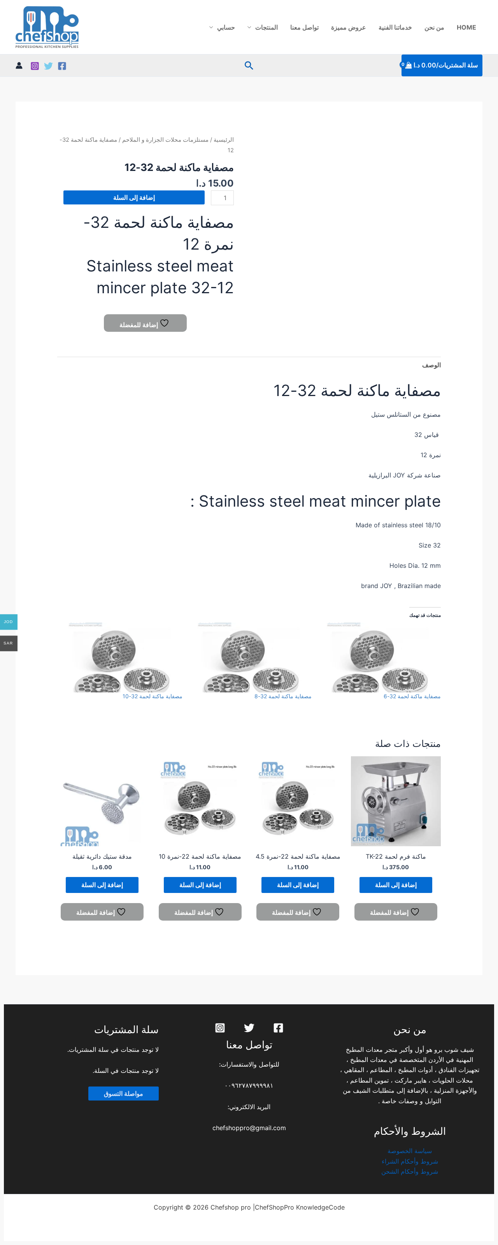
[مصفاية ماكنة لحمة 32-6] (380, 657)
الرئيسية (224, 139)
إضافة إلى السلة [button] (396, 885)
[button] (249, 65)
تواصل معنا (304, 27)
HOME (466, 27)
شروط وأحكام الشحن (409, 1171)
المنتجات (266, 27)
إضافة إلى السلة (134, 197)
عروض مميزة (348, 27)
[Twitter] (48, 66)
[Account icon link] (19, 65)
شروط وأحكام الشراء (410, 1161)
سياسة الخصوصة (410, 1151)
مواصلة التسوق (123, 1093)
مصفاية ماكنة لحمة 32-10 (152, 696)
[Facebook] (62, 66)
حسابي (226, 27)
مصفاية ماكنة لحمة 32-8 (283, 696)
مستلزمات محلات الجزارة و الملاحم (165, 139)
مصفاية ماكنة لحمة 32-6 (412, 696)
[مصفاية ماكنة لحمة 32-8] (251, 657)
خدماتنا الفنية (395, 27)
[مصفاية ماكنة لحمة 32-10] (121, 657)
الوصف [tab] (431, 365)
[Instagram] (34, 66)
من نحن (434, 27)
